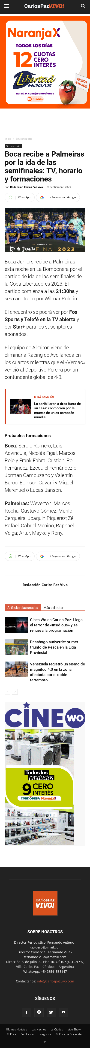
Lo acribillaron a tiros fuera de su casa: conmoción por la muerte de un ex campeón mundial (57, 411)
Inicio (8, 139)
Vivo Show (74, 1029)
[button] (83, 6)
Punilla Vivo (28, 1034)
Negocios (45, 1034)
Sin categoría (24, 139)
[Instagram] (39, 1012)
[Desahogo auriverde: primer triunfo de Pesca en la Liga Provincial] (16, 647)
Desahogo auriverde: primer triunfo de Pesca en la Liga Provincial (54, 647)
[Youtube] (63, 1012)
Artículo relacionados (22, 608)
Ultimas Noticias (16, 1029)
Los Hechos (38, 1029)
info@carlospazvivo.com (55, 981)
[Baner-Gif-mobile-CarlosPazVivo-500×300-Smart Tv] (39, 844)
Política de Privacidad (69, 1034)
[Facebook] (26, 1012)
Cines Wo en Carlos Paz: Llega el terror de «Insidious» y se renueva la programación (56, 625)
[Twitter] (51, 1012)
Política (11, 1034)
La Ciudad (57, 1029)
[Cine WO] (45, 727)
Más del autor (53, 608)
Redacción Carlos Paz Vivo (26, 187)
